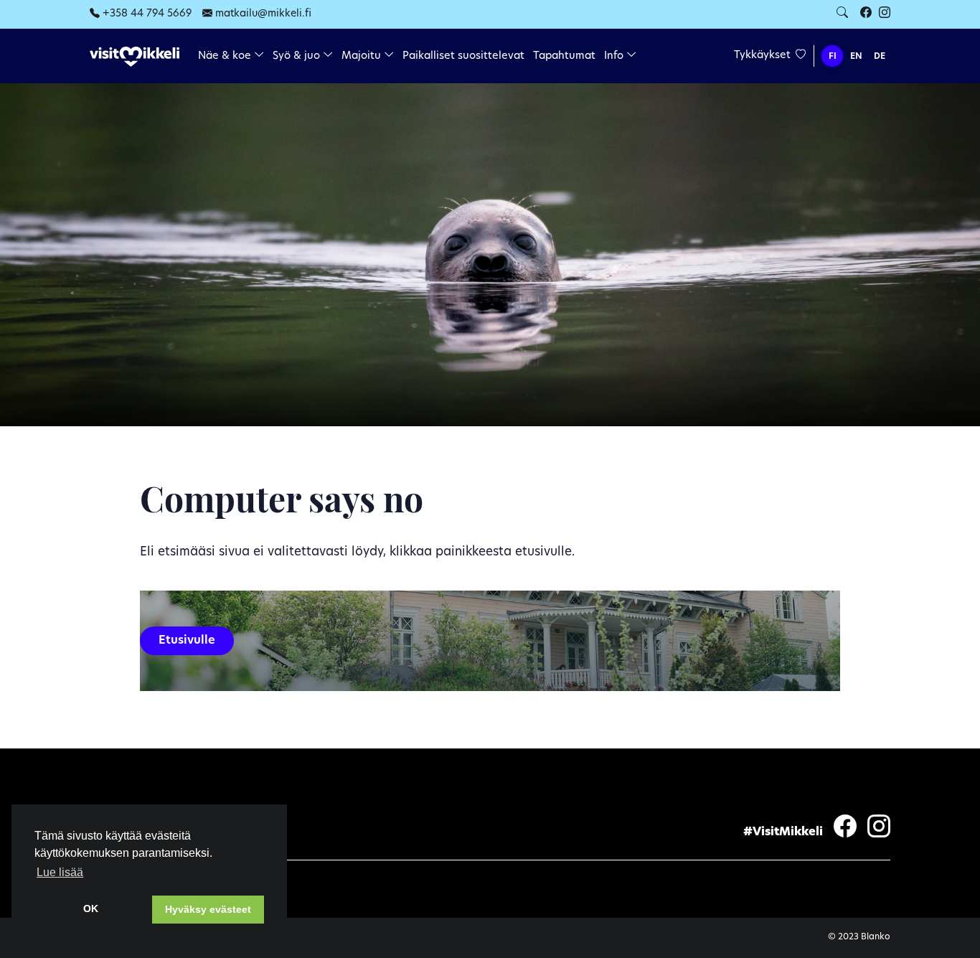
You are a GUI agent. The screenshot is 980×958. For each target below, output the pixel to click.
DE (879, 56)
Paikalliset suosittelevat (463, 56)
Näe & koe (226, 56)
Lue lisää (60, 872)
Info (615, 56)
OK (90, 908)
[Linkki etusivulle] (134, 57)
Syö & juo (298, 56)
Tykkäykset (763, 55)
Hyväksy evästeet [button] (208, 909)
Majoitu (362, 56)
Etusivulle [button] (187, 641)
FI (833, 56)
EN (856, 56)
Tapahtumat (564, 56)
